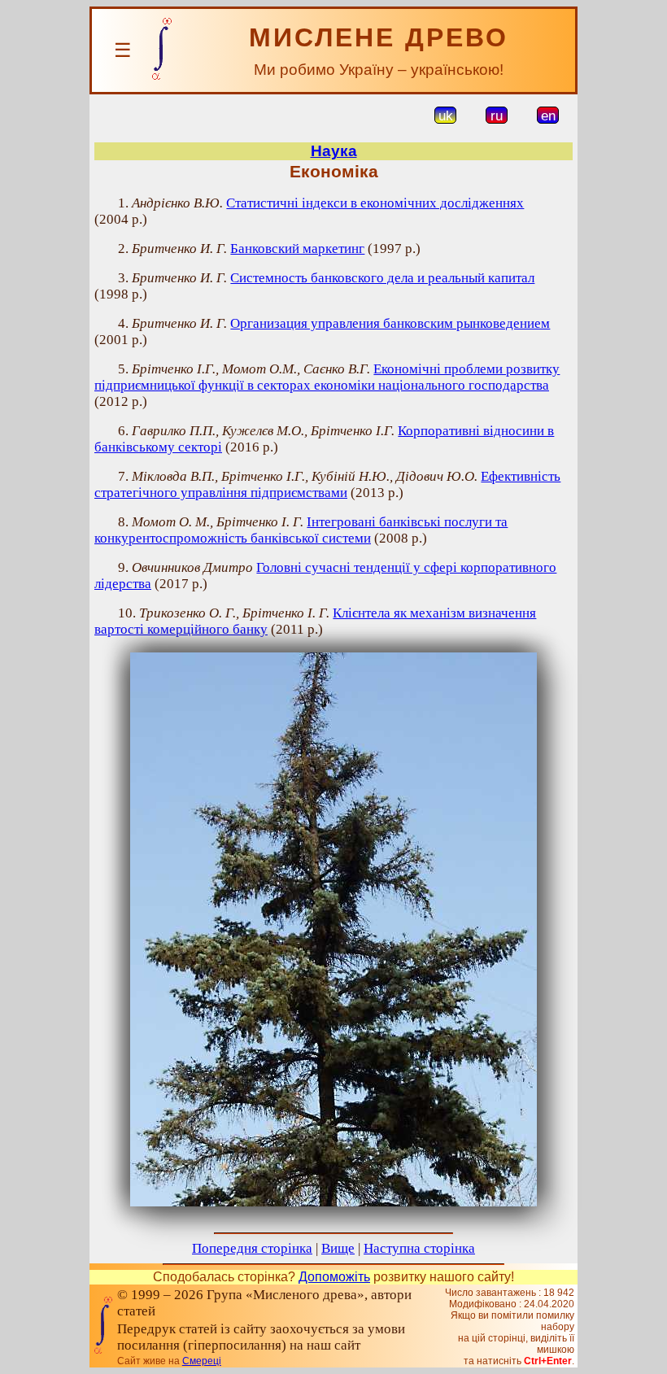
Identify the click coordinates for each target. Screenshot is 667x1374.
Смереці (201, 1361)
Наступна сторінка (419, 1248)
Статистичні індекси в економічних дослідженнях (375, 203)
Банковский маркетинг (297, 248)
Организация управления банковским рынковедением (390, 323)
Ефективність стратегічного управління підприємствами (327, 484)
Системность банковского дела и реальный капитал (382, 278)
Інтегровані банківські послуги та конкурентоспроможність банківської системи (301, 530)
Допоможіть (334, 1277)
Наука (334, 150)
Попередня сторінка (252, 1248)
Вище (338, 1248)
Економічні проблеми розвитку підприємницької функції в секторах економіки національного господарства (327, 377)
